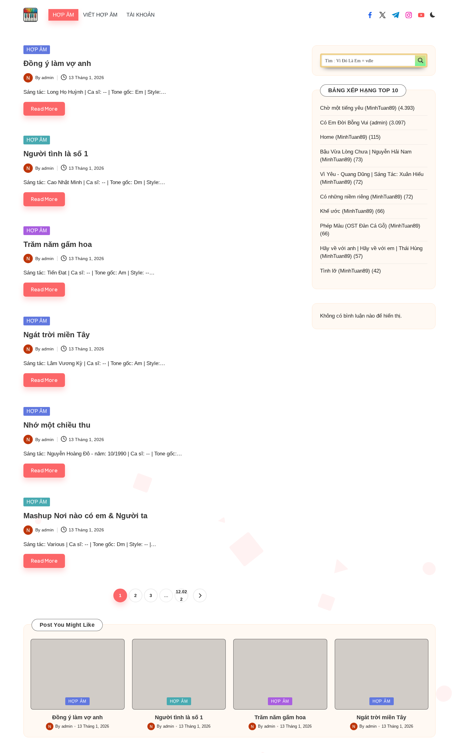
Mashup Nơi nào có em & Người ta (85, 515)
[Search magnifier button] (420, 60)
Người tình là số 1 (55, 153)
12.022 (181, 595)
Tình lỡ (328, 271)
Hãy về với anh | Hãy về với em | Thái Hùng (371, 248)
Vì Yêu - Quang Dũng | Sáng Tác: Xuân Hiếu (371, 174)
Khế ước (330, 211)
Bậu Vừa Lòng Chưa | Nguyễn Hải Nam (366, 152)
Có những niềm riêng (344, 197)
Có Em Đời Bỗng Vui (344, 123)
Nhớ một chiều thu (57, 425)
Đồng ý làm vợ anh (57, 63)
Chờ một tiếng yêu (341, 108)
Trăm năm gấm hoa (57, 244)
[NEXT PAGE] (200, 595)
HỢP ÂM (37, 49)
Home (327, 137)
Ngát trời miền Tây (56, 334)
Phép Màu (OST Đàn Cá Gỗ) (353, 226)
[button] (200, 595)
